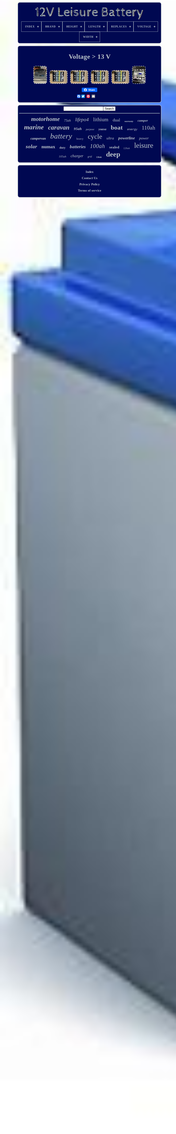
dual (116, 120)
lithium (100, 119)
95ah (78, 129)
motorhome (45, 119)
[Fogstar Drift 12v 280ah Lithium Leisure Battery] (40, 83)
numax (48, 146)
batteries (78, 146)
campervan (38, 138)
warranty (128, 121)
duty (62, 147)
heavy (79, 138)
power (144, 138)
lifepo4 (82, 119)
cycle (95, 136)
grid (90, 156)
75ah (67, 120)
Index (90, 172)
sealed (114, 147)
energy (132, 129)
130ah (99, 157)
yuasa (102, 129)
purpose (90, 129)
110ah (148, 128)
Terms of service (89, 190)
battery (61, 136)
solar (31, 146)
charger (77, 156)
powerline (126, 138)
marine (34, 127)
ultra (110, 138)
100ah (97, 146)
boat (117, 127)
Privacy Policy (89, 184)
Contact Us (89, 178)
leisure (143, 145)
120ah (126, 148)
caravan (59, 127)
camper (143, 120)
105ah (62, 156)
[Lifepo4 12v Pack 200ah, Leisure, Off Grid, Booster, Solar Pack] (58, 83)
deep (113, 154)
